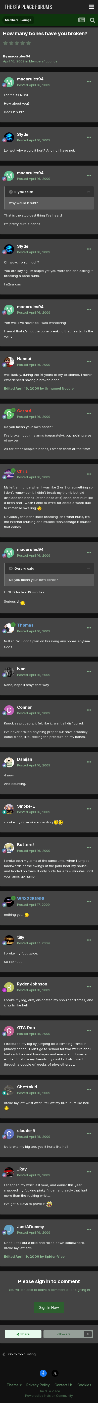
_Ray (22, 1169)
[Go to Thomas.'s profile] (9, 628)
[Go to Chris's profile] (9, 474)
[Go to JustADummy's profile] (9, 1230)
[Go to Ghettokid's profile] (9, 1090)
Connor (24, 707)
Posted (33, 85)
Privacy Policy (38, 1385)
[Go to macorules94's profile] (9, 82)
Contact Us (64, 1385)
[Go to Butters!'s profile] (9, 848)
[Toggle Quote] (11, 192)
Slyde (22, 134)
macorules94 (19, 56)
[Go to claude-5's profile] (9, 1134)
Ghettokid (27, 1086)
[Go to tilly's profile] (9, 940)
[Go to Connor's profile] (9, 710)
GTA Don (26, 1027)
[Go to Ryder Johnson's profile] (9, 987)
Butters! (25, 844)
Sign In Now (49, 1307)
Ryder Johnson (32, 983)
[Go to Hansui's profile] (9, 362)
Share (24, 1334)
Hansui (24, 358)
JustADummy (30, 1226)
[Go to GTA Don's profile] (9, 1031)
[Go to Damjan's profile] (9, 762)
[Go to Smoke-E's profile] (9, 809)
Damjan (24, 759)
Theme (13, 1385)
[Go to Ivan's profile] (9, 672)
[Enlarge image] (39, 508)
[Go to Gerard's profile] (9, 414)
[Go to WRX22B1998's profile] (9, 902)
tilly (20, 937)
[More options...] (89, 82)
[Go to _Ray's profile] (9, 1172)
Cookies (84, 1385)
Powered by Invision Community (49, 1396)
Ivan (21, 668)
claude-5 (26, 1130)
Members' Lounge (43, 61)
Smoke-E (26, 806)
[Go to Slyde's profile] (9, 137)
